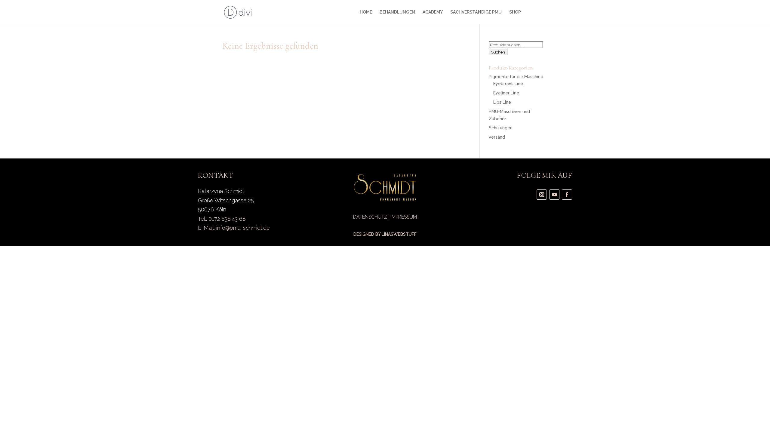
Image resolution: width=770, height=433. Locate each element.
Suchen (498, 52)
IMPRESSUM (404, 217)
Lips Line (502, 102)
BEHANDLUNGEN (397, 12)
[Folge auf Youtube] (554, 194)
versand (497, 137)
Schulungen (501, 127)
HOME (366, 12)
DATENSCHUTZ (370, 217)
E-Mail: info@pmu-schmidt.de (234, 228)
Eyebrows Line (508, 83)
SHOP (515, 12)
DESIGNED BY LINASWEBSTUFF (385, 234)
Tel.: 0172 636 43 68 (222, 219)
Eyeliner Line (506, 93)
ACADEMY (433, 12)
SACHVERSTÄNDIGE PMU (476, 12)
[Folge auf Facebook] (567, 194)
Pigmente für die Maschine (516, 76)
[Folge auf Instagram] (542, 194)
